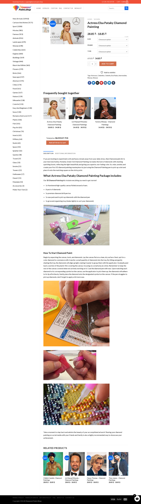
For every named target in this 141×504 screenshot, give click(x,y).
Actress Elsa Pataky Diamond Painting (75, 175)
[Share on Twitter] (93, 83)
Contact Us (68, 8)
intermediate (123, 75)
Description (48, 153)
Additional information (65, 153)
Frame (90, 45)
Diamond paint (115, 159)
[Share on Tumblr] (113, 83)
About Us (60, 497)
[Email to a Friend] (97, 83)
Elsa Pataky (114, 75)
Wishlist (78, 8)
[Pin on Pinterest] (101, 83)
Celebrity (108, 75)
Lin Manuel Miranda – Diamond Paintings (72, 479)
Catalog (45, 8)
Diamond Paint (64, 253)
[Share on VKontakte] (105, 83)
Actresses (94, 75)
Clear (126, 36)
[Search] (126, 8)
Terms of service (31, 497)
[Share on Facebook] (89, 83)
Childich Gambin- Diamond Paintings (52, 479)
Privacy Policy (18, 497)
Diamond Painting (101, 167)
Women (97, 19)
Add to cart (108, 64)
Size (89, 39)
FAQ (60, 8)
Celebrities (101, 75)
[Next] (81, 30)
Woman (89, 78)
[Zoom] (53, 41)
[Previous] (54, 30)
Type (89, 51)
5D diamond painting (64, 167)
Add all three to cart (57, 143)
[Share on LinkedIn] (109, 83)
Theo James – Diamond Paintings (117, 479)
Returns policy (45, 497)
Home (38, 8)
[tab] (48, 153)
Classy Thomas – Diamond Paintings (96, 479)
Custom (54, 8)
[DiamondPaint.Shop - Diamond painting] (22, 8)
